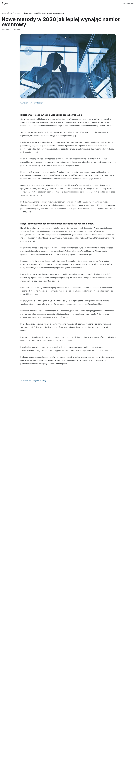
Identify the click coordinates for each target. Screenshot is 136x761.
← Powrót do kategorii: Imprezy (33, 381)
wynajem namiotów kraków (31, 103)
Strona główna (128, 3)
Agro (5, 3)
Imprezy (18, 13)
